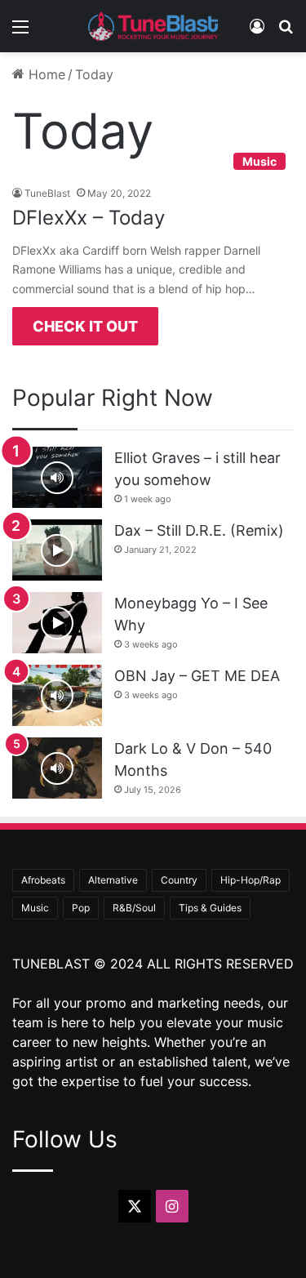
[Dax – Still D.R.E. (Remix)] (57, 550)
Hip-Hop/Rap (250, 880)
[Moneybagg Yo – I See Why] (57, 622)
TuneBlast (47, 193)
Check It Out (85, 326)
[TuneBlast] (153, 26)
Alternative (113, 880)
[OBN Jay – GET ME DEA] (57, 695)
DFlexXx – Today (88, 217)
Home (44, 74)
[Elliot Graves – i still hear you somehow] (57, 477)
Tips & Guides (210, 908)
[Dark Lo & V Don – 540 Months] (57, 768)
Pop (81, 908)
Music (35, 908)
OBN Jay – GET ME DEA (197, 675)
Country (179, 880)
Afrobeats (43, 880)
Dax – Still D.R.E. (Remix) (199, 530)
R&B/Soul (134, 908)
